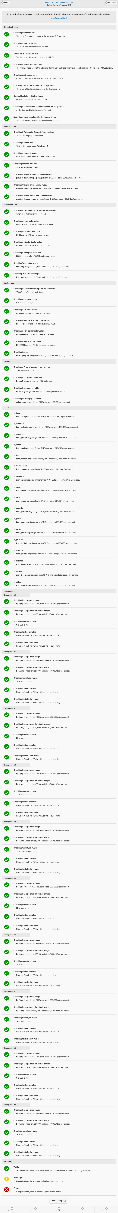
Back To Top (57, 1201)
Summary (11, 1211)
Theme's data (35, 1211)
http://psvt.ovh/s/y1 (59, 18)
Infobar (59, 1211)
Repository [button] (112, 2)
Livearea (83, 1211)
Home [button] (6, 2)
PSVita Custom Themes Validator (59, 2)
